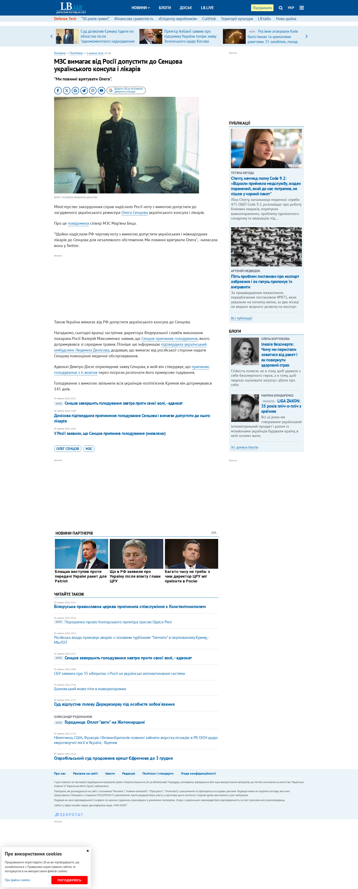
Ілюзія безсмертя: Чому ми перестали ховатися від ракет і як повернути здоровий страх (279, 354)
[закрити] (88, 850)
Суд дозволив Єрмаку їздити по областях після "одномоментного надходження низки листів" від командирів (107, 39)
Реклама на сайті (85, 773)
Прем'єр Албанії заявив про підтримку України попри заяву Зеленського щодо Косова (190, 36)
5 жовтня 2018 (95, 53)
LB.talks (264, 18)
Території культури (237, 18)
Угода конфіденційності (198, 773)
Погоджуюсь (69, 880)
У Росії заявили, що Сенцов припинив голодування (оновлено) (110, 433)
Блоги (165, 7)
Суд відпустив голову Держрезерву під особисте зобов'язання (114, 704)
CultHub (209, 18)
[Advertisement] (136, 287)
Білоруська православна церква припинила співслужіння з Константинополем (130, 606)
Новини (139, 7)
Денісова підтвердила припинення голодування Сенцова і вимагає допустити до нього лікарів (132, 418)
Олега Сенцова (134, 212)
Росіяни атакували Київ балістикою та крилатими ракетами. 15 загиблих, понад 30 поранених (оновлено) (273, 39)
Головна (60, 53)
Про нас (60, 773)
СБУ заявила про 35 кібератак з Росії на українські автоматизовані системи (119, 673)
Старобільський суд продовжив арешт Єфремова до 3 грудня (113, 758)
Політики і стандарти (158, 773)
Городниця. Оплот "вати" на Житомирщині (100, 722)
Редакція (128, 773)
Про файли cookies (17, 880)
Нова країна (286, 18)
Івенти (110, 773)
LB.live (207, 7)
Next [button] (306, 36)
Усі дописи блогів (244, 447)
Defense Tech (65, 18)
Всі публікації (241, 318)
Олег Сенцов (67, 448)
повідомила (78, 223)
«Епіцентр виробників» (177, 18)
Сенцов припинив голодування (170, 338)
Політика (76, 53)
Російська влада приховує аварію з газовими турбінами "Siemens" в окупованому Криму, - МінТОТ (131, 640)
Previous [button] (51, 36)
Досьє (186, 7)
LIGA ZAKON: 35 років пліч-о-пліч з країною (281, 406)
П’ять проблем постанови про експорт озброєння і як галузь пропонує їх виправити (265, 281)
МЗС (89, 448)
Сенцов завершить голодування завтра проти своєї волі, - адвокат (119, 403)
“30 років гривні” (95, 18)
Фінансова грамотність (133, 18)
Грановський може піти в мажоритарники (90, 688)
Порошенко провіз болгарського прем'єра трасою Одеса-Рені (114, 622)
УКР (291, 7)
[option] (96, 36)
